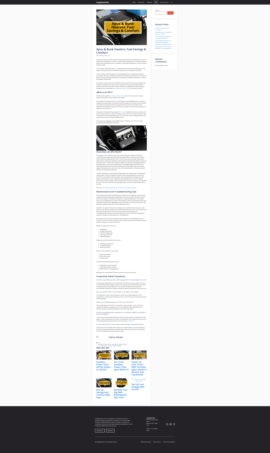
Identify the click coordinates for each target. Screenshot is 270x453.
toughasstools (102, 2)
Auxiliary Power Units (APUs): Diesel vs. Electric (103, 366)
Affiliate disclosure (146, 442)
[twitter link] (171, 424)
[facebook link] (174, 424)
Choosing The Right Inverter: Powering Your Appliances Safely (119, 188)
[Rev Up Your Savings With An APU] (139, 381)
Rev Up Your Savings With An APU (138, 387)
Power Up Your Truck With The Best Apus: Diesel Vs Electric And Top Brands (139, 368)
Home (133, 2)
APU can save (122, 112)
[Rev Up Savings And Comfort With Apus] (104, 386)
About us (110, 430)
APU (156, 2)
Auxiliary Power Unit (116, 96)
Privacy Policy (157, 442)
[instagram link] (167, 424)
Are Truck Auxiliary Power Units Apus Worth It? (121, 366)
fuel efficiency (130, 321)
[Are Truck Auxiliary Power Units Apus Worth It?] (121, 358)
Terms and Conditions (169, 442)
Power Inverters (164, 2)
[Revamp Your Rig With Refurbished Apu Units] (121, 386)
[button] (172, 2)
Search (157, 10)
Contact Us (100, 430)
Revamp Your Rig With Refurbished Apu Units (121, 393)
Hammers (149, 2)
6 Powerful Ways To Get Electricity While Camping (109, 345)
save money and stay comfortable (122, 88)
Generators (141, 2)
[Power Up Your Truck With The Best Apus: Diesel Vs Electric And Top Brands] (139, 358)
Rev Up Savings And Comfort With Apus (103, 393)
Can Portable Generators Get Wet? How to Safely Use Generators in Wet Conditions (163, 42)
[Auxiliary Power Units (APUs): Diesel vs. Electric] (104, 358)
